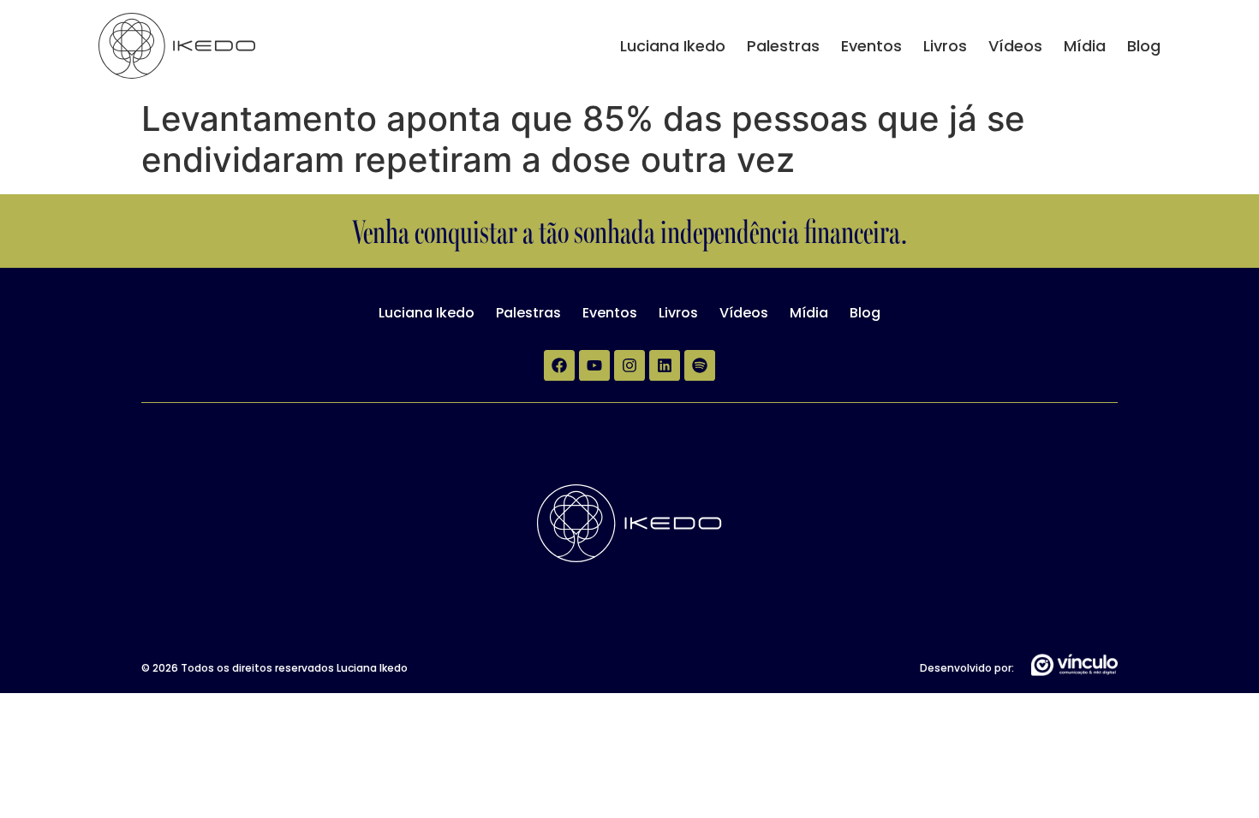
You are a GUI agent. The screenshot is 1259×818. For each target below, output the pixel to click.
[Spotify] (699, 365)
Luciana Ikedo (672, 45)
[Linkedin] (664, 365)
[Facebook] (559, 365)
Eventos (871, 45)
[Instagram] (629, 365)
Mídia (1085, 45)
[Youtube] (594, 365)
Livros (945, 45)
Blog (1144, 45)
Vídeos (1015, 45)
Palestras (783, 45)
